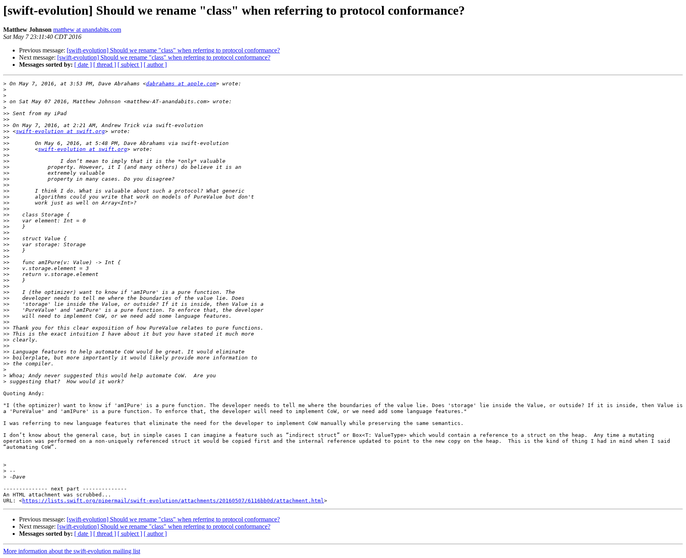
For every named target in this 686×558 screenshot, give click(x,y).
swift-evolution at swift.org (60, 131)
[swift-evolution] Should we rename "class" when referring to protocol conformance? (173, 50)
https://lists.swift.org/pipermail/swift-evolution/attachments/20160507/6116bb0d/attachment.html (173, 501)
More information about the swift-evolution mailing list (71, 551)
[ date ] (83, 64)
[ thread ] (104, 64)
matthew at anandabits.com (87, 29)
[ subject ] (130, 64)
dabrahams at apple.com (181, 84)
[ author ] (155, 64)
